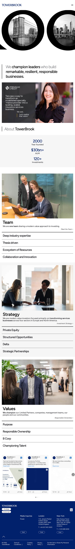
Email (23, 532)
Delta (6, 344)
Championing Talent (14, 445)
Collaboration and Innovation (19, 257)
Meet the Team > (67, 229)
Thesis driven (10, 242)
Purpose (7, 424)
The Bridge (6, 509)
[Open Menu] (72, 5)
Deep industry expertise (17, 235)
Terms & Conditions (17, 543)
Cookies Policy (29, 543)
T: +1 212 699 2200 (63, 529)
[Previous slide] (7, 102)
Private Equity (11, 330)
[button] (1, 474)
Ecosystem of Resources (17, 250)
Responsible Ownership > (64, 418)
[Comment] (8, 492)
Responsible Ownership (16, 431)
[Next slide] (68, 102)
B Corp (7, 438)
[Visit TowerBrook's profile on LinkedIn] (4, 457)
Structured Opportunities (17, 337)
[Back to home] (12, 5)
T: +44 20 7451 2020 (45, 527)
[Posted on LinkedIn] (21, 458)
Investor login (6, 511)
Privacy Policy (40, 543)
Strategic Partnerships (16, 351)
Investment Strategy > (65, 323)
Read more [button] (6, 466)
